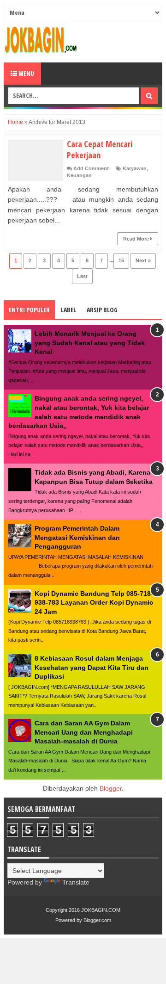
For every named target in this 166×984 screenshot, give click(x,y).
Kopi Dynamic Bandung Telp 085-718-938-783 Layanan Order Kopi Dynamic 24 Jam (94, 602)
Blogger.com (97, 920)
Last (82, 276)
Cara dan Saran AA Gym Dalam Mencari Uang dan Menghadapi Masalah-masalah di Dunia (84, 732)
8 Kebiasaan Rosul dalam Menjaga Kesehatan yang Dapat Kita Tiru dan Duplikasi (91, 667)
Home (15, 122)
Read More (136, 238)
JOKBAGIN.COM (100, 910)
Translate (75, 882)
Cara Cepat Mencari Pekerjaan (99, 149)
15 (121, 260)
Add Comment (91, 168)
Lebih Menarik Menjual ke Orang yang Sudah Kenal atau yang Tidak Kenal (90, 342)
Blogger (111, 788)
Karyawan (135, 168)
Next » (143, 260)
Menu (25, 73)
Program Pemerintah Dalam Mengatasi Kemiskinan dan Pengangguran (77, 537)
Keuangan (79, 175)
